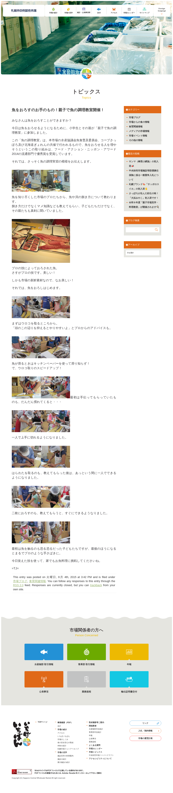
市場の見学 (62, 752)
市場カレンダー (95, 748)
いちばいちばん (63, 736)
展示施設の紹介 (63, 762)
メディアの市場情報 (139, 131)
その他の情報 (136, 140)
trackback (96, 585)
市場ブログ (134, 117)
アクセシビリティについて (100, 758)
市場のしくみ (62, 739)
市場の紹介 (62, 729)
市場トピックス (95, 752)
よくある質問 (94, 745)
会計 (59, 726)
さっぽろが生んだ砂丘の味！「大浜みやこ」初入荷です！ (144, 195)
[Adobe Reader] (57, 771)
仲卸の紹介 (61, 746)
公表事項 (92, 739)
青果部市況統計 (95, 732)
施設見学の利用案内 (65, 756)
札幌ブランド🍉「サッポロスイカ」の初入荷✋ (144, 186)
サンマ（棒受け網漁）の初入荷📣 (144, 163)
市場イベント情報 (138, 135)
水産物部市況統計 (96, 729)
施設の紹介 (61, 759)
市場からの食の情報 (139, 122)
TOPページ (42, 722)
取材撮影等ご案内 (96, 722)
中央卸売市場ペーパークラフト (101, 755)
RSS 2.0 (18, 585)
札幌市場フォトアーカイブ (68, 749)
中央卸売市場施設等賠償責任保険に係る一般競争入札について (144, 175)
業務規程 (92, 742)
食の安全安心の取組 (65, 742)
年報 (90, 735)
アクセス (61, 733)
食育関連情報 (136, 126)
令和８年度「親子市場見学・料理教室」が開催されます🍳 (144, 204)
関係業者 (93, 726)
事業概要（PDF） (65, 722)
